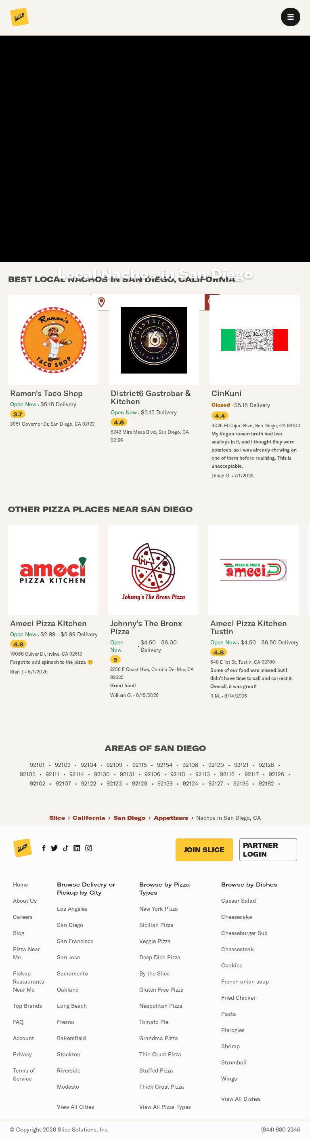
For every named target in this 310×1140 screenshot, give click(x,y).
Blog (18, 933)
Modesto (68, 1086)
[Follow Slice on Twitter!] (54, 849)
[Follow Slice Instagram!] (88, 849)
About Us (25, 900)
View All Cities (75, 1106)
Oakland (68, 989)
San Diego (129, 817)
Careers (23, 916)
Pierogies (233, 1030)
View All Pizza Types (165, 1106)
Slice (57, 817)
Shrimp (230, 1046)
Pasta (228, 1014)
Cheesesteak (237, 949)
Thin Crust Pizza (160, 1054)
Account (23, 1038)
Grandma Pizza (158, 1038)
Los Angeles (72, 908)
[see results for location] (101, 302)
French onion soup (245, 981)
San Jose (68, 957)
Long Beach (72, 1005)
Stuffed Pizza (156, 1070)
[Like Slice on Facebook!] (44, 849)
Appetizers (171, 817)
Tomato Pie (153, 1022)
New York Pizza (158, 908)
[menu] (290, 17)
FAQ (18, 1022)
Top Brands (27, 1005)
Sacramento (72, 973)
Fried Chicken (239, 997)
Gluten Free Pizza (161, 989)
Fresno (65, 1022)
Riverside (68, 1070)
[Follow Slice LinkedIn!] (76, 849)
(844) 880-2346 (280, 1129)
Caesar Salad (238, 900)
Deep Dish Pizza (159, 957)
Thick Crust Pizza (161, 1086)
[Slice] (19, 18)
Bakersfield (71, 1038)
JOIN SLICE (204, 850)
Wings (229, 1078)
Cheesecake (236, 916)
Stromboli (234, 1062)
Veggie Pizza (155, 941)
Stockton (68, 1054)
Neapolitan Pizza (160, 1005)
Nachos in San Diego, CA (228, 817)
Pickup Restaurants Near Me (28, 981)
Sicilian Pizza (156, 925)
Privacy (22, 1054)
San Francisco (75, 941)
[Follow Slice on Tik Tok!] (66, 849)
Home (20, 884)
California (89, 817)
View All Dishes (241, 1098)
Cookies (231, 965)
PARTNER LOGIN (260, 849)
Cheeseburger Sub (244, 933)
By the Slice (154, 973)
